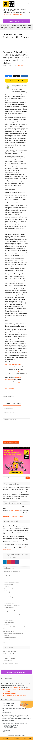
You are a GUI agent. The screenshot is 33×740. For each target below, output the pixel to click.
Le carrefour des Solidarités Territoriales (15, 695)
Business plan (8, 591)
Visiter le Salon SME (16, 81)
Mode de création (7, 640)
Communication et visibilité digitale (13, 614)
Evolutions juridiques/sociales (12, 580)
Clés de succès (8, 612)
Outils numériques (9, 622)
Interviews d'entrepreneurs (11, 582)
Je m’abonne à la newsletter (16, 672)
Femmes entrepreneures (10, 599)
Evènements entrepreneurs (11, 578)
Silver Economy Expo (10, 693)
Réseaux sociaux (8, 584)
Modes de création (9, 603)
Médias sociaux (8, 620)
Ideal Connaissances (15, 687)
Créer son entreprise (8, 589)
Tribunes (6, 586)
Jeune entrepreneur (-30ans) (10, 663)
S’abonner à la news (16, 21)
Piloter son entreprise (10, 637)
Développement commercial (11, 616)
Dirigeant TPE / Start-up (9, 651)
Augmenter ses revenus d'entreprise (13, 633)
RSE (4, 642)
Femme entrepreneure (9, 660)
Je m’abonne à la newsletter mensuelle (13, 516)
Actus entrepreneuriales (9, 574)
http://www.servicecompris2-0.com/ (16, 371)
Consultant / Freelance (9, 658)
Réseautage (7, 624)
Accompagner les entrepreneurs (11, 571)
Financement (7, 601)
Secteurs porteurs (9, 607)
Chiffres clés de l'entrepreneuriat (13, 576)
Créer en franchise (9, 593)
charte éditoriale (14, 510)
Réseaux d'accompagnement (11, 605)
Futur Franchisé (7, 656)
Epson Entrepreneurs (20, 382)
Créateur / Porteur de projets (10, 654)
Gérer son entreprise (8, 631)
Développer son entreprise (10, 610)
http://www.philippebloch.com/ (13, 364)
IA (4, 618)
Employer (6, 635)
